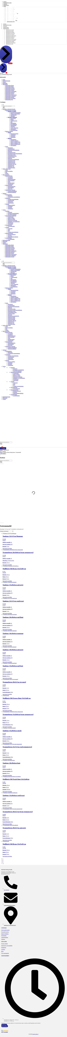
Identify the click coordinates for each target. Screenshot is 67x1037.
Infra (11, 122)
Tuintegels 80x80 (11, 319)
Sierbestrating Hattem (10, 34)
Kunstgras (7, 211)
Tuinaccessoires (4, 937)
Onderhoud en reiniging (10, 189)
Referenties (6, 5)
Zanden (6, 173)
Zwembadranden (13, 130)
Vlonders (7, 227)
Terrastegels (3, 935)
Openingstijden (5, 955)
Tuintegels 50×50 (11, 161)
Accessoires (10, 177)
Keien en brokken (9, 171)
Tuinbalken (10, 206)
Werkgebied (6, 28)
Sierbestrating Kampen (10, 33)
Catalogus (4, 928)
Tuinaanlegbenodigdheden (10, 215)
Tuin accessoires (6, 174)
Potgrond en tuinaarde (12, 220)
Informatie (4, 941)
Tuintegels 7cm (11, 166)
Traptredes (12, 126)
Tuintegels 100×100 (12, 164)
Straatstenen (12, 137)
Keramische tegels (11, 152)
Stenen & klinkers (5, 933)
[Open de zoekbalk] (0, 441)
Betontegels (10, 147)
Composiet (10, 228)
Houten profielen (11, 205)
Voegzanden (10, 223)
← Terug (3, 448)
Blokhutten (10, 195)
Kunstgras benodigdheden (13, 213)
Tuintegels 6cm (11, 165)
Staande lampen (11, 182)
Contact (5, 4)
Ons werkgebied (5, 953)
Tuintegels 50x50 (11, 318)
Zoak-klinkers (13, 145)
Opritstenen (12, 136)
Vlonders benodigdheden (13, 232)
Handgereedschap (11, 186)
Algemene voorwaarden (6, 945)
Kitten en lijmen (11, 218)
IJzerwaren (10, 188)
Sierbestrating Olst (11, 21)
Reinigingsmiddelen (12, 192)
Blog (2, 951)
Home (4, 1)
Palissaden (12, 116)
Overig (4, 209)
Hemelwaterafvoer (12, 234)
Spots (9, 181)
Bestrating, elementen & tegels (9, 109)
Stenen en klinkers (9, 131)
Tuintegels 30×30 (11, 160)
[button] (33, 1031)
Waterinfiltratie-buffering (13, 236)
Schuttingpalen (11, 200)
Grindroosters (10, 216)
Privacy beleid (4, 943)
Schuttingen (7, 198)
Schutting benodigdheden (13, 199)
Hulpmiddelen (11, 187)
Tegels (6, 146)
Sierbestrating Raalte (10, 29)
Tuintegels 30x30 (11, 317)
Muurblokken (13, 123)
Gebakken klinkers (14, 140)
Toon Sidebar (3, 453)
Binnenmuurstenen (14, 133)
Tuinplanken (10, 208)
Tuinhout (4, 193)
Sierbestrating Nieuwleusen (11, 39)
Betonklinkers (13, 139)
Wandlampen (10, 184)
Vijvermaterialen (8, 225)
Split (6, 172)
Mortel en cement (11, 219)
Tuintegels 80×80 (11, 163)
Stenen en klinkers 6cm (15, 141)
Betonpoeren (13, 118)
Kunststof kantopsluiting (15, 112)
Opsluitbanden (13, 114)
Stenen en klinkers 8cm (15, 144)
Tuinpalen (10, 207)
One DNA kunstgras (12, 214)
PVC (9, 231)
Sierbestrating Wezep (10, 38)
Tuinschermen (11, 202)
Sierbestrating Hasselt (10, 41)
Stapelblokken (13, 125)
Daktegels (10, 151)
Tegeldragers (10, 222)
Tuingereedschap (8, 185)
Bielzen (12, 119)
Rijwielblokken (13, 124)
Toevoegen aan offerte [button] (7, 548)
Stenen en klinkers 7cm (15, 143)
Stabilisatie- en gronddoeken (14, 221)
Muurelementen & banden (10, 110)
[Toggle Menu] (0, 259)
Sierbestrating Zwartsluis (10, 42)
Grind (6, 170)
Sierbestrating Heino (10, 31)
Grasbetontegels (13, 120)
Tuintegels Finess (11, 167)
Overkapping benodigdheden (14, 197)
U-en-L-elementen (14, 127)
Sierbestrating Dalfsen (10, 32)
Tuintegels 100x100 (12, 320)
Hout (9, 229)
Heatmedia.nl (35, 1034)
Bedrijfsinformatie (7, 2)
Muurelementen (5, 932)
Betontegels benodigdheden (13, 150)
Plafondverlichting (11, 179)
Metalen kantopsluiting (15, 113)
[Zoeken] (4, 108)
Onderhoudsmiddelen (12, 191)
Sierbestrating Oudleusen (11, 40)
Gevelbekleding (8, 238)
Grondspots (10, 178)
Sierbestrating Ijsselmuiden (11, 35)
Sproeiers (10, 235)
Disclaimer (3, 947)
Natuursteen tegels (11, 154)
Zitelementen (13, 129)
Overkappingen (8, 194)
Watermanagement (9, 233)
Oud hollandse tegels (12, 156)
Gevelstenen (13, 134)
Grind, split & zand (7, 168)
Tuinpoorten (10, 201)
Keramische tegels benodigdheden (15, 153)
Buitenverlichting (8, 175)
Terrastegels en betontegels (13, 159)
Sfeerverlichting (11, 180)
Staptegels (10, 158)
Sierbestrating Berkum (10, 36)
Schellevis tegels (11, 157)
